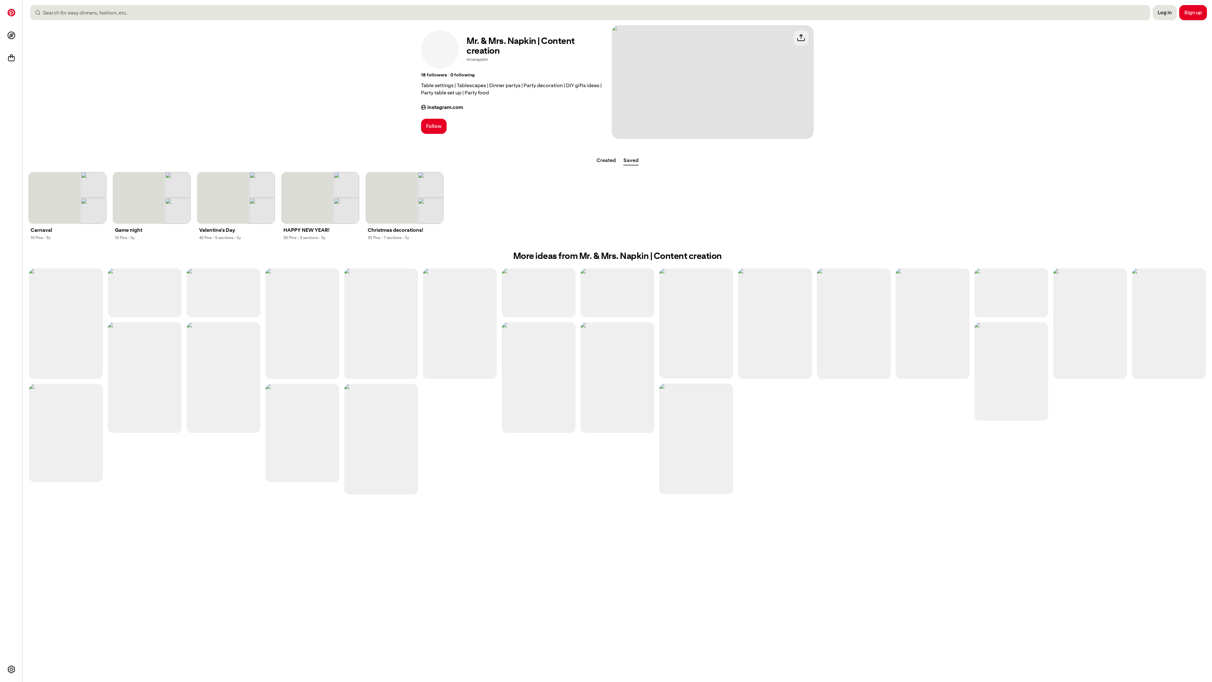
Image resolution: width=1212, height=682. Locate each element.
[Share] (801, 37)
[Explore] (11, 35)
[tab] (606, 160)
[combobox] (593, 12)
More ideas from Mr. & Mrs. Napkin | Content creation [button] (617, 256)
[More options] (11, 669)
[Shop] (11, 58)
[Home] (11, 12)
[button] (434, 75)
